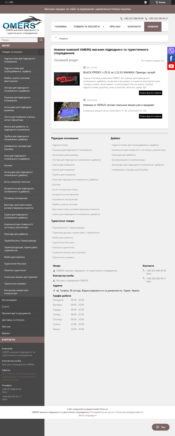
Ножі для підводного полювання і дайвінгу (75, 179)
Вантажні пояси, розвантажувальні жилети (75, 209)
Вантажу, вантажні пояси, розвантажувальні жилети (18, 206)
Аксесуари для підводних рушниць (18, 109)
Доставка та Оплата (13, 319)
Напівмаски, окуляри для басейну (17, 147)
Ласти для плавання (63, 164)
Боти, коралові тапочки (17, 181)
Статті (5, 306)
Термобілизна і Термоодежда (20, 240)
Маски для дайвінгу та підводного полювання (17, 128)
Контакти (134, 26)
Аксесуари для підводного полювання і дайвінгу (18, 174)
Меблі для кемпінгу (14, 256)
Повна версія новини (150, 92)
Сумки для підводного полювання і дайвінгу (16, 216)
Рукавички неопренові (65, 199)
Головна (61, 26)
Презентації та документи (16, 313)
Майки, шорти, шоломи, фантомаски (17, 79)
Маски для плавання (63, 169)
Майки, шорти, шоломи (65, 204)
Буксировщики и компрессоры (128, 159)
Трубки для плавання (64, 174)
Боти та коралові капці (64, 189)
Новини (153, 26)
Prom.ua (104, 409)
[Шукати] (41, 39)
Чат (163, 427)
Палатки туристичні (15, 270)
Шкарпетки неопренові (65, 194)
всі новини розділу (151, 60)
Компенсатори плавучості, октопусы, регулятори (18, 226)
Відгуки (6, 333)
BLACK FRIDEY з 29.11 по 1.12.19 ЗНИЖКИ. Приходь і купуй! (119, 72)
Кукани (8, 165)
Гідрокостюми (60, 144)
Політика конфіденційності (130, 412)
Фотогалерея (9, 299)
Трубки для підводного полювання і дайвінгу (16, 138)
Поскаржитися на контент (103, 412)
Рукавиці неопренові (15, 198)
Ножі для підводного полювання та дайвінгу (17, 157)
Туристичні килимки (15, 283)
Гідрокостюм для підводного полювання (19, 60)
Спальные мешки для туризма (20, 276)
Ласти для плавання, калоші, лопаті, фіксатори (19, 118)
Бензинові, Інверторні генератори (16, 292)
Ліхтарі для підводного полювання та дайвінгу (17, 89)
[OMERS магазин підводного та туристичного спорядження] (22, 22)
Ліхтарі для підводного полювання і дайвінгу (76, 159)
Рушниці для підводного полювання (17, 99)
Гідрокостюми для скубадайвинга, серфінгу (17, 70)
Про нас (6, 326)
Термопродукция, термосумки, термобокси (21, 249)
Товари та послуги (12, 51)
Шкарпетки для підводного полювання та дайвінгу (19, 190)
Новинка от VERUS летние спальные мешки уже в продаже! (118, 105)
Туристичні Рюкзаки (15, 263)
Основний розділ (66, 60)
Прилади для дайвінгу (16, 233)
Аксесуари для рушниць (65, 154)
